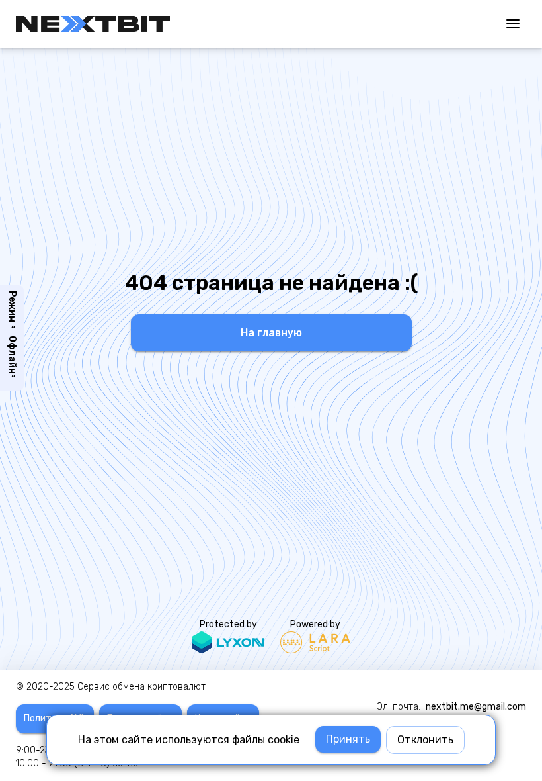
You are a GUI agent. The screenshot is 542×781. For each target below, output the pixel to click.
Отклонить (425, 739)
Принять (348, 739)
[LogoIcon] (93, 24)
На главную (271, 332)
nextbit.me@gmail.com (476, 706)
